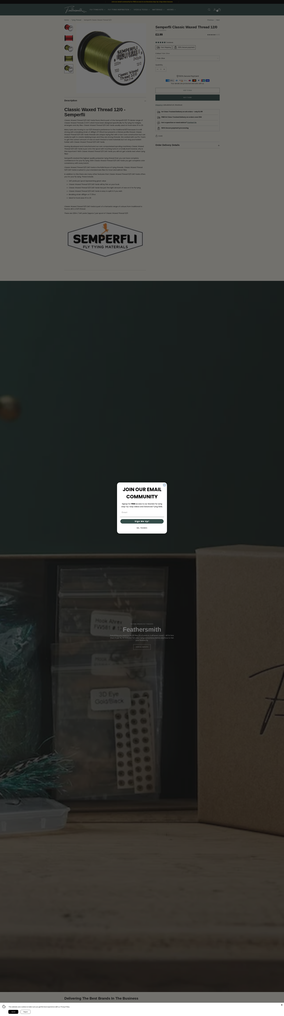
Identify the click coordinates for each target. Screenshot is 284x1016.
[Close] (282, 1005)
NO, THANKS (142, 528)
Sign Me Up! (142, 521)
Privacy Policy (65, 1007)
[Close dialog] (164, 485)
